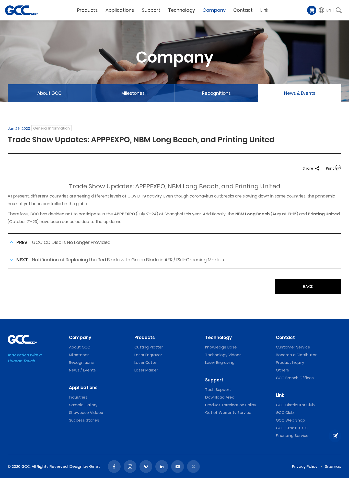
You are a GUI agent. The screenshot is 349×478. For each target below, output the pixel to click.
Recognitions (216, 93)
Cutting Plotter (148, 347)
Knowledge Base (221, 347)
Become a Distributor (296, 354)
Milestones (133, 93)
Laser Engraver (148, 354)
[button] (325, 10)
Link (264, 10)
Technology (181, 10)
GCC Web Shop (290, 420)
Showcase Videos (86, 412)
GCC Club (285, 412)
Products (87, 10)
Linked (161, 466)
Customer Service (293, 347)
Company (214, 10)
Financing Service (292, 435)
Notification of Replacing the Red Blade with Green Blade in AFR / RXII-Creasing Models (128, 260)
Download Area (220, 397)
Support (151, 10)
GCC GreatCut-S (292, 427)
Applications (120, 10)
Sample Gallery (83, 404)
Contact (243, 10)
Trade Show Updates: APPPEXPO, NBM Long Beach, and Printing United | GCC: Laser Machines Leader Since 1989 (21, 10)
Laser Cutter (146, 362)
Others (282, 370)
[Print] (338, 168)
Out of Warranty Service (228, 412)
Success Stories (84, 420)
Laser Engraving (220, 362)
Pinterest (145, 466)
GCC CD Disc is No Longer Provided (71, 242)
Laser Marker (146, 370)
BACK (308, 286)
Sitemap (333, 466)
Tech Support (218, 389)
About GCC (49, 93)
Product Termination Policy (230, 404)
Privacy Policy (304, 466)
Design (76, 466)
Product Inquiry (290, 362)
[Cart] (311, 10)
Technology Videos (223, 354)
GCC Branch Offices (295, 377)
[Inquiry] (335, 435)
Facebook (114, 466)
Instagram (130, 466)
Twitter (193, 466)
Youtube (177, 466)
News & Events (299, 93)
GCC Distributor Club (295, 404)
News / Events (82, 370)
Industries (78, 397)
